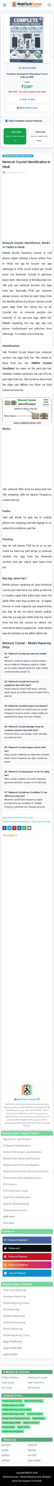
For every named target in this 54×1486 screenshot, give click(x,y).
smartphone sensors (15, 1210)
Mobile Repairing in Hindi (13, 1414)
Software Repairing (14, 1316)
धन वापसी (32, 1455)
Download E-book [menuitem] (37, 1377)
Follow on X (14, 1248)
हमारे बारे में (6, 1445)
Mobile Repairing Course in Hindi (17, 1409)
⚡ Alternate (39, 136)
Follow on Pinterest (17, 1256)
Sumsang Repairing (14, 1322)
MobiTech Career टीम (16, 172)
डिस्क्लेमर (32, 1450)
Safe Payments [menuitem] (36, 1382)
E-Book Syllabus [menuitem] (10, 1377)
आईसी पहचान (9, 1216)
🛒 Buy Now (15, 136)
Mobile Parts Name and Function (19, 817)
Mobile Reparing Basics (16, 1303)
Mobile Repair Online (12, 1422)
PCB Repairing (11, 1309)
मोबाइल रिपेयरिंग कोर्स (12, 1341)
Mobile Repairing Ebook (13, 1431)
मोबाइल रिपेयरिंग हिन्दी (12, 1348)
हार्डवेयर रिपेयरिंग (10, 1354)
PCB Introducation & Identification (22, 1178)
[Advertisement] (27, 209)
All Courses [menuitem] (34, 1387)
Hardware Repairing (14, 1296)
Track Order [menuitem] (8, 1382)
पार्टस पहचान (8, 1223)
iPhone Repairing (13, 1328)
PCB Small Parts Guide (40, 821)
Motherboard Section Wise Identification (25, 1171)
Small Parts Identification (17, 1197)
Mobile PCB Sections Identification (22, 1152)
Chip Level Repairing (14, 1290)
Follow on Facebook (17, 1240)
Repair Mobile (9, 1427)
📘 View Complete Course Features (23, 121)
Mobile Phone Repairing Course (16, 1418)
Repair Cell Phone (31, 1422)
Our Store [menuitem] (7, 1387)
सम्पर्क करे (32, 1445)
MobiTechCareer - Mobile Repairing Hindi (22, 1477)
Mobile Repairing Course (13, 1405)
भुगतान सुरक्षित (34, 1460)
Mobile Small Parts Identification (16, 821)
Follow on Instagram (18, 1265)
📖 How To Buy (27, 99)
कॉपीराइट (6, 1460)
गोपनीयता (6, 1455)
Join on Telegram (17, 1273)
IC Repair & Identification (17, 1145)
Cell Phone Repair (34, 1414)
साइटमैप (5, 1450)
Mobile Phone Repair (33, 1401)
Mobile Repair (39, 1418)
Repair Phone (23, 1427)
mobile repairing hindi (12, 1401)
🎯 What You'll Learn (27, 108)
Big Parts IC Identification (17, 1139)
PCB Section (9, 1184)
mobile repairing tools (16, 1335)
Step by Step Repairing (16, 1203)
